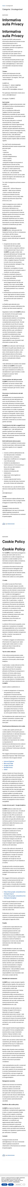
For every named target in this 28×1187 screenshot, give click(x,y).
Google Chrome (8, 765)
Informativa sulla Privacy (13, 21)
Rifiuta (11, 1184)
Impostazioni (16, 1181)
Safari (5, 769)
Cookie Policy (13, 541)
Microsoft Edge (8, 763)
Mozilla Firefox (8, 767)
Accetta (4, 1184)
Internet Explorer (9, 761)
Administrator (11, 524)
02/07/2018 (5, 15)
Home (3, 5)
